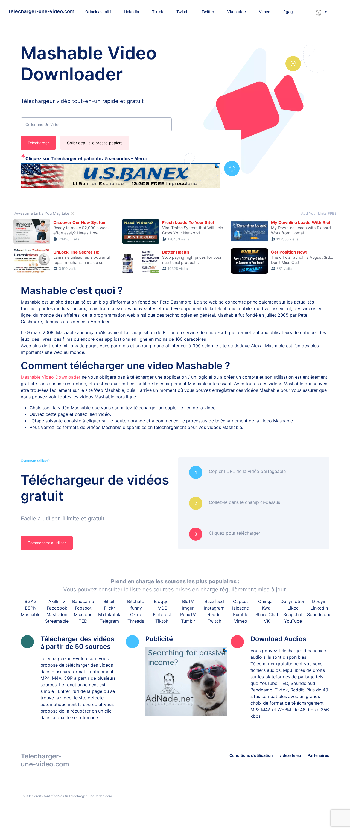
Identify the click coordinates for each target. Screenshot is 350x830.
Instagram (214, 608)
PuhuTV (188, 614)
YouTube (293, 621)
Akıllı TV (56, 601)
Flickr (109, 608)
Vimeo (240, 621)
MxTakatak (109, 614)
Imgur (188, 608)
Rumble (240, 614)
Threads (135, 621)
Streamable (57, 621)
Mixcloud (83, 614)
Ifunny (135, 608)
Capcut (240, 601)
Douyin (319, 601)
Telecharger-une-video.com (41, 11)
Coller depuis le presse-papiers (94, 142)
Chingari (266, 601)
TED (83, 621)
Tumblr (188, 621)
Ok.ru (135, 614)
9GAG (31, 601)
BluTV (188, 601)
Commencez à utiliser (47, 542)
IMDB (161, 608)
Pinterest (162, 614)
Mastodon (56, 614)
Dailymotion (293, 601)
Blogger (162, 601)
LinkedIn (319, 608)
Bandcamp (83, 601)
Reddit (214, 614)
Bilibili (109, 601)
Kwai (267, 608)
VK (267, 621)
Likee (293, 608)
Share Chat (266, 614)
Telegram (109, 621)
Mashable (30, 614)
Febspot (83, 608)
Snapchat (293, 614)
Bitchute (135, 601)
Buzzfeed (214, 601)
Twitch (214, 621)
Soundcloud (319, 614)
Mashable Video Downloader (50, 377)
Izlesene (240, 608)
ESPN (30, 608)
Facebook (57, 608)
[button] (318, 13)
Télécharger (38, 142)
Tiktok (161, 621)
